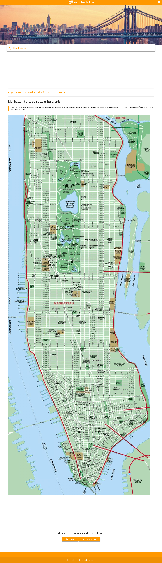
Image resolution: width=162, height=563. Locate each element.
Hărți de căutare (19, 48)
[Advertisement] (79, 72)
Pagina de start (15, 92)
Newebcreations (88, 560)
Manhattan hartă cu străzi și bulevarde (46, 92)
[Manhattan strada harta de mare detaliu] (79, 494)
